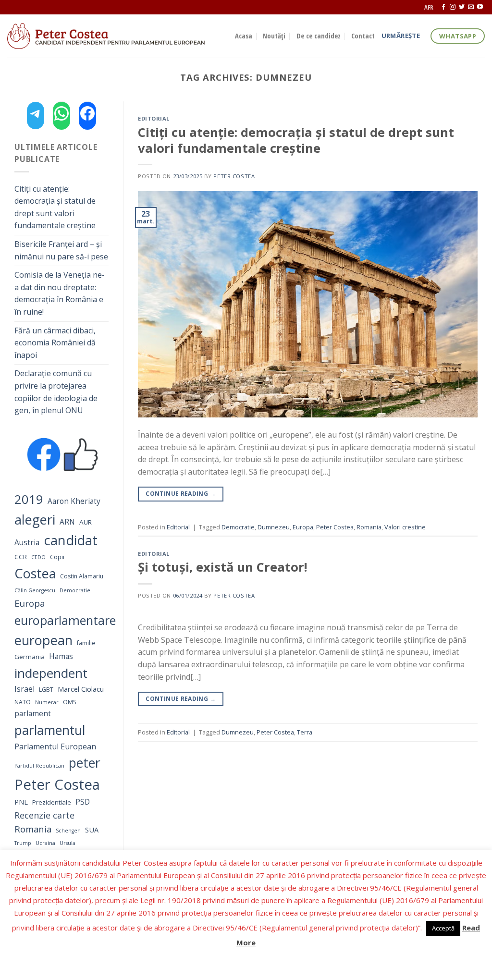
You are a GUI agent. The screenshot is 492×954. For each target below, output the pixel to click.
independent (50, 673)
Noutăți (274, 35)
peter (84, 762)
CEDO (38, 557)
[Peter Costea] (114, 36)
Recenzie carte (44, 815)
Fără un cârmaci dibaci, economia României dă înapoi (55, 342)
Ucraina (45, 843)
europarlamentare (65, 620)
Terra (304, 732)
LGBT (46, 689)
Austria (26, 543)
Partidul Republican (39, 765)
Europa (29, 603)
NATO (22, 702)
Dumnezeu (274, 527)
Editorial (154, 118)
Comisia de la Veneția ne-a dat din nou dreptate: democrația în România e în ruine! (59, 293)
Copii (57, 557)
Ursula (67, 843)
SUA (91, 829)
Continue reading (181, 493)
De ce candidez (318, 35)
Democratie (75, 590)
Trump (22, 843)
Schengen (68, 830)
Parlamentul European (55, 746)
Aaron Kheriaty (74, 501)
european (43, 640)
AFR (428, 7)
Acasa (243, 35)
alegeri (34, 519)
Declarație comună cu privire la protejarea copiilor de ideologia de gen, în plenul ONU (56, 392)
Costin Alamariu (81, 576)
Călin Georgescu (34, 590)
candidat (71, 540)
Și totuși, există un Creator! (222, 567)
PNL (21, 802)
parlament (32, 714)
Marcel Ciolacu (81, 689)
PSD (82, 802)
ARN (67, 522)
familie (86, 643)
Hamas (61, 656)
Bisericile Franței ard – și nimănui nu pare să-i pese (61, 250)
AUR (85, 522)
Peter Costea (57, 784)
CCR (20, 556)
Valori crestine (405, 527)
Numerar (47, 702)
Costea (35, 573)
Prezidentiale (51, 802)
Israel (24, 689)
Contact (363, 35)
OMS (69, 702)
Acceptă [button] (443, 928)
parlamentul (49, 730)
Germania (29, 656)
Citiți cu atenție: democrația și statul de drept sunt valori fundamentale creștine (55, 207)
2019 (28, 499)
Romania (32, 829)
